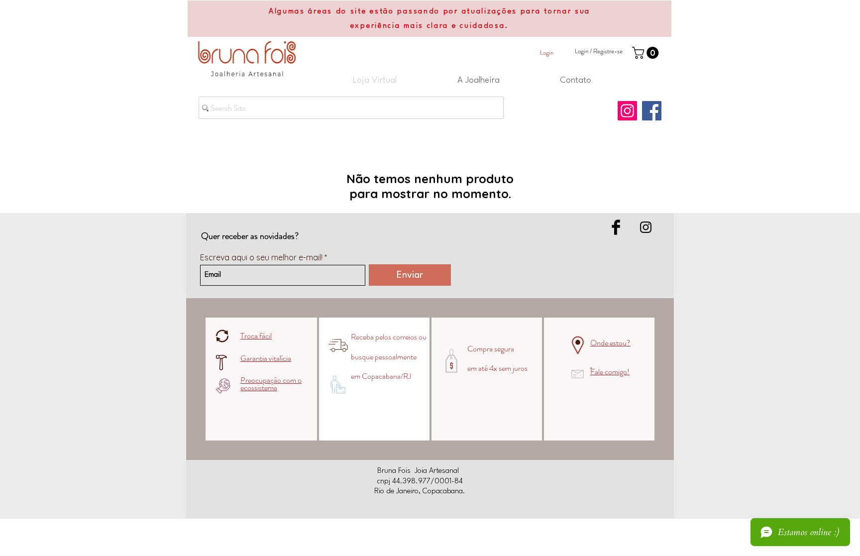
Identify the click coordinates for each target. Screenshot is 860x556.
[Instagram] (627, 110)
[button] (646, 53)
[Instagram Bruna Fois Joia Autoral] (645, 227)
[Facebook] (651, 110)
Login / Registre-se (599, 51)
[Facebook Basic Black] (616, 227)
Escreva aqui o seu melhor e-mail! (261, 257)
